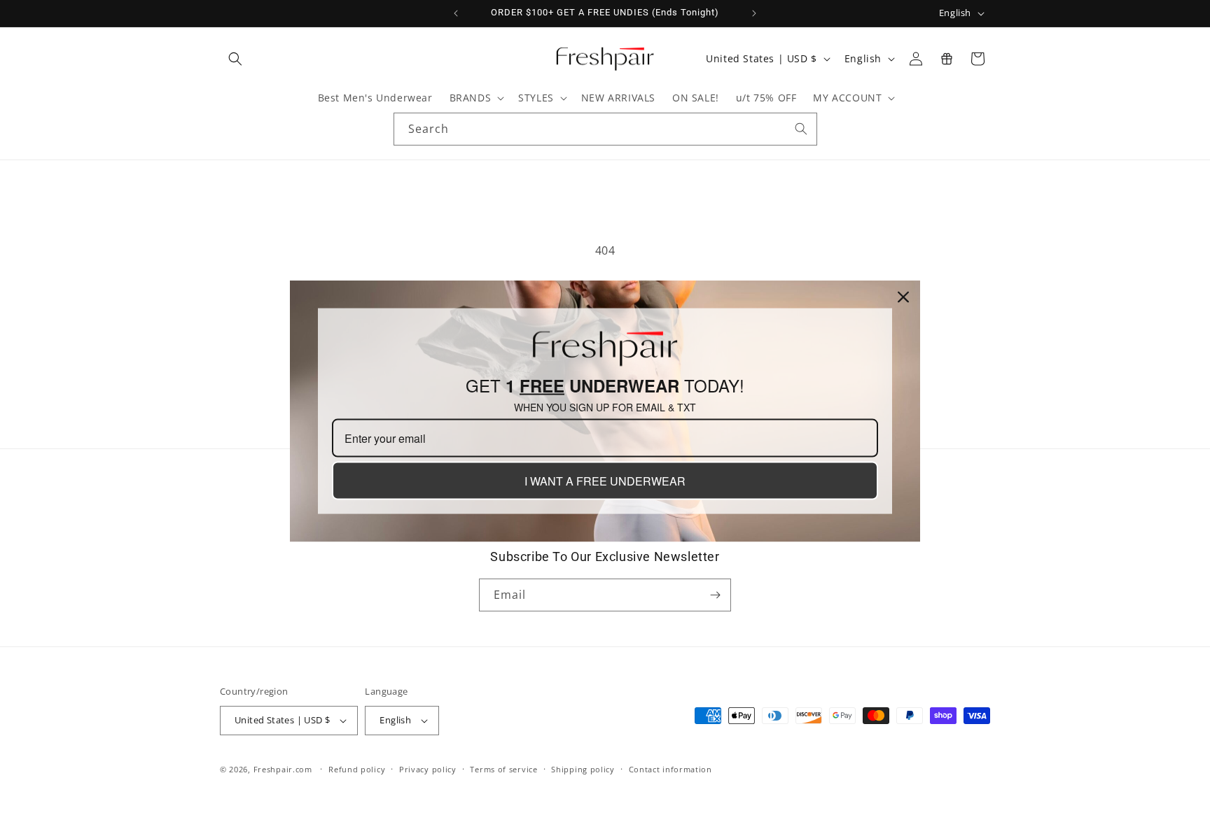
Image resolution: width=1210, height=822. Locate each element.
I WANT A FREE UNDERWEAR (605, 481)
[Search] (801, 128)
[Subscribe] (715, 595)
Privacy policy (428, 769)
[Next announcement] (754, 13)
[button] (235, 58)
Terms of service (503, 769)
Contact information (670, 769)
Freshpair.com (282, 769)
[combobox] (605, 129)
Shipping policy (583, 769)
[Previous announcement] (455, 13)
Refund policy (356, 769)
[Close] (903, 296)
